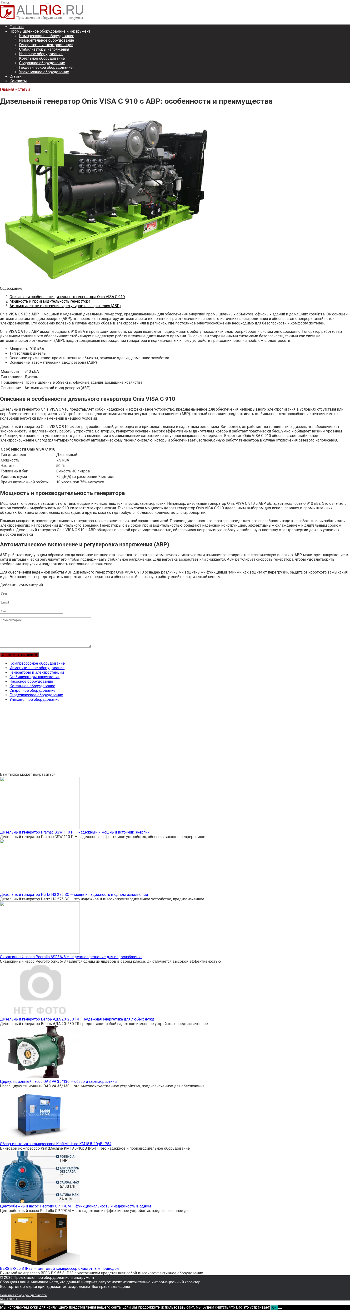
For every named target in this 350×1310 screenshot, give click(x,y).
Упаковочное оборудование (44, 72)
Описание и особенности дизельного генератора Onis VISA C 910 (67, 296)
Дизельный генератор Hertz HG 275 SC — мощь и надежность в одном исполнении (74, 894)
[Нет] (280, 1308)
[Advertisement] (143, 739)
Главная (17, 27)
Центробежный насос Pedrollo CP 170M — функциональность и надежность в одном (75, 1206)
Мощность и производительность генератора (50, 301)
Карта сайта (9, 1298)
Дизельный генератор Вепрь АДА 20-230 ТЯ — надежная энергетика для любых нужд (77, 1019)
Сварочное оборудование (42, 63)
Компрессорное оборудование (46, 36)
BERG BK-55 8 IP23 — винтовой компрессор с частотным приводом (60, 1268)
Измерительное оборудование (46, 40)
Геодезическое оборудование (46, 67)
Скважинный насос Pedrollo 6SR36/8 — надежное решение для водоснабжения (71, 957)
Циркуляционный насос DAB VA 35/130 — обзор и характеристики (58, 1081)
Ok (274, 1307)
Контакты (18, 81)
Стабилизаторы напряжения (44, 49)
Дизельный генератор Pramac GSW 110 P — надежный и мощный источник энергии (75, 832)
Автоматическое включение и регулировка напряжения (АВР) (65, 306)
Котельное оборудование (42, 58)
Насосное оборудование (41, 54)
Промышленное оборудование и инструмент (50, 31)
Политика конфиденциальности (23, 1295)
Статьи (15, 76)
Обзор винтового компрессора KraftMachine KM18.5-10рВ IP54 (55, 1144)
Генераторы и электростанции (46, 45)
